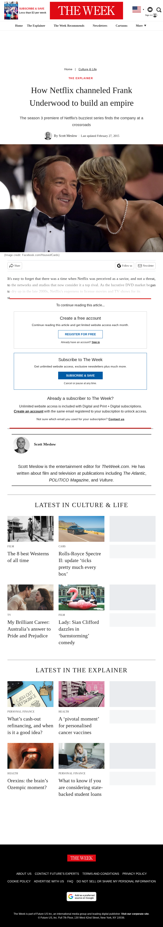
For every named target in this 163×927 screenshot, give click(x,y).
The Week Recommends (69, 25)
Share (17, 265)
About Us (23, 873)
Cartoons (121, 25)
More (139, 25)
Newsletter (148, 265)
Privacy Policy (134, 873)
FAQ (70, 881)
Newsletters (100, 25)
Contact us (116, 419)
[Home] (18, 26)
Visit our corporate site (135, 913)
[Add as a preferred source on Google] (81, 896)
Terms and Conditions (100, 873)
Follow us (127, 265)
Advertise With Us (49, 881)
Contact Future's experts (57, 873)
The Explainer (36, 25)
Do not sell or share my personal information (116, 881)
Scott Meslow (68, 136)
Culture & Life (88, 69)
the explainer (81, 78)
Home (68, 69)
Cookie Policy (19, 881)
